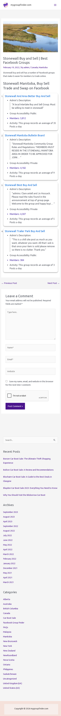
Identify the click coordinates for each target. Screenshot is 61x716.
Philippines (8, 669)
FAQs (5, 627)
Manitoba (43, 67)
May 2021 (7, 573)
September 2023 (10, 512)
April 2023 (7, 521)
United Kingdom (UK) (12, 683)
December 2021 (10, 568)
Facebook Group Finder (13, 622)
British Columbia (10, 608)
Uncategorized (10, 678)
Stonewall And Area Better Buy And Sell (27, 96)
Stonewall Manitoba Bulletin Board (25, 135)
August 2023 (9, 517)
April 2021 (7, 577)
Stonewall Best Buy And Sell (21, 185)
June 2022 (7, 540)
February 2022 (9, 558)
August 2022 (9, 530)
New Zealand (9, 650)
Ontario (6, 664)
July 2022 (7, 535)
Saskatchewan (9, 674)
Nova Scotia (8, 660)
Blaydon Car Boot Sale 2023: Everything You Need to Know (30, 488)
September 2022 (10, 526)
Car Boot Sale (9, 618)
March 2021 (8, 582)
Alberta (6, 599)
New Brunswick (10, 641)
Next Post (54, 283)
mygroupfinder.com (21, 5)
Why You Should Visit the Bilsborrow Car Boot (24, 495)
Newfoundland (10, 655)
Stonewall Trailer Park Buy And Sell (25, 231)
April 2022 (7, 549)
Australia (7, 604)
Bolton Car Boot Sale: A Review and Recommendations (28, 470)
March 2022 (8, 554)
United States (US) (11, 688)
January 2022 (9, 563)
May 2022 (7, 545)
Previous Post (9, 283)
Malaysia (7, 632)
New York (7, 646)
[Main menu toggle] (55, 5)
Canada (34, 67)
